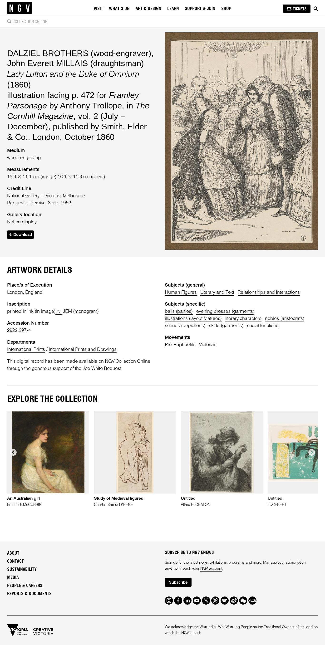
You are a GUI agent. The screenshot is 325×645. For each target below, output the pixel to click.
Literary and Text (217, 292)
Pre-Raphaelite (180, 344)
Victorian (208, 344)
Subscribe (178, 583)
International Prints (26, 349)
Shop (226, 9)
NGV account (211, 569)
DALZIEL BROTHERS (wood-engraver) (79, 53)
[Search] (316, 9)
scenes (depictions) (185, 325)
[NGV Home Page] (19, 8)
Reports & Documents (29, 594)
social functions (263, 325)
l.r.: (58, 311)
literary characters (243, 318)
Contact (15, 561)
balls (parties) (179, 311)
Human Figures (181, 292)
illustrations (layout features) (193, 318)
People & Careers (24, 586)
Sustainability (22, 569)
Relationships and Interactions (269, 292)
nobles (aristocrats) (284, 318)
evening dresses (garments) (225, 311)
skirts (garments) (226, 325)
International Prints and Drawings (83, 349)
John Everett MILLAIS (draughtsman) (75, 63)
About (13, 553)
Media (13, 578)
